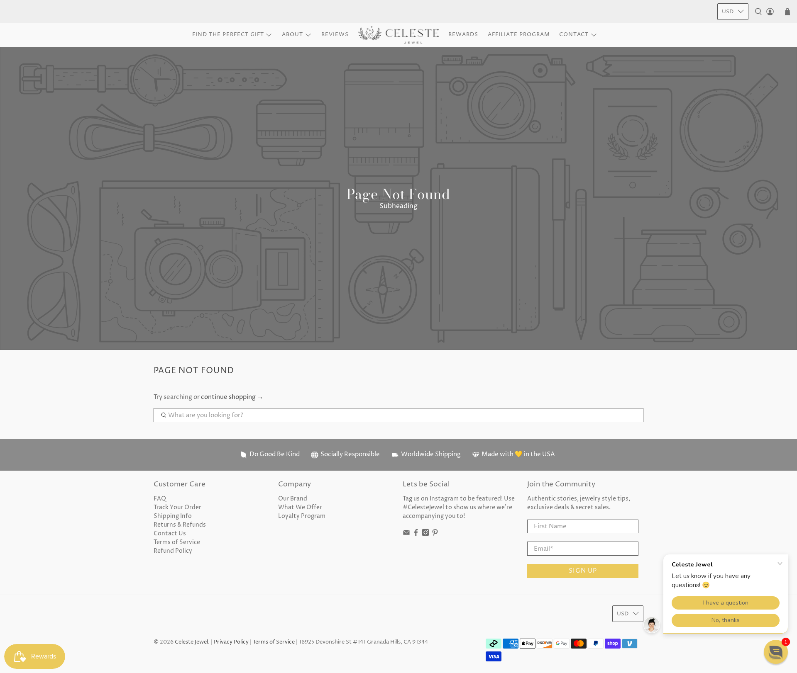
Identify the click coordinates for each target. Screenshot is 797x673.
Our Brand (292, 499)
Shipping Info (173, 516)
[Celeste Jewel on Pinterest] (435, 534)
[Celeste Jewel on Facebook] (416, 534)
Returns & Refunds (180, 525)
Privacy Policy (231, 642)
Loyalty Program (301, 516)
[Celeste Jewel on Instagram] (425, 534)
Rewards (463, 34)
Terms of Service (177, 542)
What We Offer (300, 507)
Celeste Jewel (191, 642)
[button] (776, 652)
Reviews (335, 34)
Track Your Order (177, 507)
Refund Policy (173, 551)
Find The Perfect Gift (228, 34)
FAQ (160, 499)
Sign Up (583, 570)
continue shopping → (232, 397)
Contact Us (170, 533)
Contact (574, 34)
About (292, 34)
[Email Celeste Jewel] (406, 534)
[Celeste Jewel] (398, 35)
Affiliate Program (519, 34)
